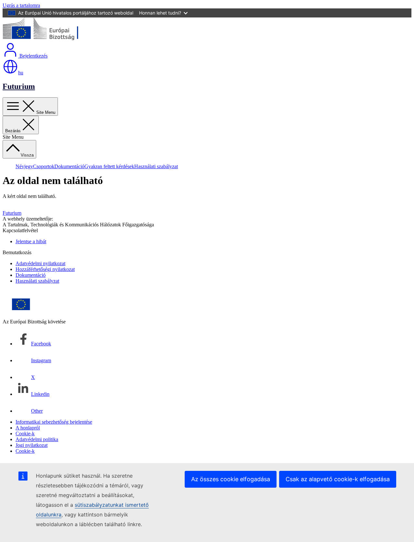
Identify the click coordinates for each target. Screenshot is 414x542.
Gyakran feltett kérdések (109, 166)
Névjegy (24, 166)
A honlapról (28, 427)
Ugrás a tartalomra (21, 5)
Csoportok (43, 166)
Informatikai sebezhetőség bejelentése (54, 422)
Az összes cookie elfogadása (230, 479)
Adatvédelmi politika (37, 439)
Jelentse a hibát (31, 241)
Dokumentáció (69, 166)
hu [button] (20, 72)
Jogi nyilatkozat (32, 445)
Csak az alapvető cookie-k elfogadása (338, 479)
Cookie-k (25, 433)
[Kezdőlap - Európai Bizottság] (50, 39)
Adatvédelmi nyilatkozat (40, 263)
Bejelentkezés (33, 56)
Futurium (19, 86)
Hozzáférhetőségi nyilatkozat (45, 269)
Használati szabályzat (156, 166)
